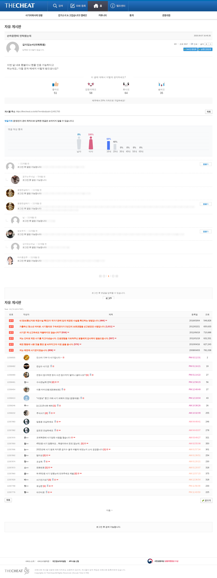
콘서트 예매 (49, 406)
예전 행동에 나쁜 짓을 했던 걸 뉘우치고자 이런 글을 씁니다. (49, 344)
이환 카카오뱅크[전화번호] (48, 389)
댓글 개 (8, 121)
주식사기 (42, 413)
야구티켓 (40, 492)
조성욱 (39, 462)
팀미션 (41, 455)
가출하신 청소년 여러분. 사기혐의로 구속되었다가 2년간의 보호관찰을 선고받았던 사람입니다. (66, 326)
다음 (108, 510)
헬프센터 (118, 5)
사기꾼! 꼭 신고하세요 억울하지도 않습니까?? (43, 332)
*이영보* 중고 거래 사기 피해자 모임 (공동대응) (58, 398)
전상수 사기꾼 (43, 366)
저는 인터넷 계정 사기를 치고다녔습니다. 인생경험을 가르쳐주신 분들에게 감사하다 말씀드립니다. (66, 338)
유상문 (41, 486)
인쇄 (195, 44)
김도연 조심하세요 (45, 430)
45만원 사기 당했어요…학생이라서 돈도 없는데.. (60, 443)
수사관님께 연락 (45, 382)
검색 (57, 5)
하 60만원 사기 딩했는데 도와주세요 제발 (56, 473)
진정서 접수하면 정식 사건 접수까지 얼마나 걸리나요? (62, 375)
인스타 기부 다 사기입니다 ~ (49, 357)
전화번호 (42, 467)
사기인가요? (43, 480)
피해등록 (78, 5)
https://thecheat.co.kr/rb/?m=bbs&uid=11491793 (38, 111)
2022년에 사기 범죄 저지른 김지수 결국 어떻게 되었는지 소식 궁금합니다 (71, 449)
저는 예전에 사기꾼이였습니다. (36, 350)
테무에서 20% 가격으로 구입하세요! (108, 100)
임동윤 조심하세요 (45, 422)
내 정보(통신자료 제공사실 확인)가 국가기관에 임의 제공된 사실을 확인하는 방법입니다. (62, 320)
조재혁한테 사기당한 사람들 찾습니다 (53, 437)
